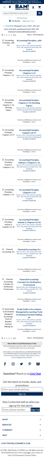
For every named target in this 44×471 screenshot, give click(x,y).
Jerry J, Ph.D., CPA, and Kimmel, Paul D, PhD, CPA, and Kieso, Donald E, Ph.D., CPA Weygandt (29, 167)
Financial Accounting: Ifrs (29, 249)
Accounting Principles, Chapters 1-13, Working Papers (29, 103)
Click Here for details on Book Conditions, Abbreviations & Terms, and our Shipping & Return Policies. (22, 355)
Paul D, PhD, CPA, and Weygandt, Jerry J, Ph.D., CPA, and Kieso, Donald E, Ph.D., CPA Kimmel (29, 289)
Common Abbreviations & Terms (26, 31)
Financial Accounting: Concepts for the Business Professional (29, 282)
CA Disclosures (18, 455)
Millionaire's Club (28, 21)
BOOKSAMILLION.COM (11, 452)
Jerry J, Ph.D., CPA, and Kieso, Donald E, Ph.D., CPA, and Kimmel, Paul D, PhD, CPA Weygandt (29, 47)
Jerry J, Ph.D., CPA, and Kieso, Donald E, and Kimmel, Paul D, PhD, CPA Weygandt (29, 109)
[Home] (22, 7)
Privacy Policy (30, 455)
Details (33, 62)
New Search (11, 31)
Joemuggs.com (28, 452)
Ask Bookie (16, 21)
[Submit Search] (39, 13)
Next (14, 35)
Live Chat (35, 373)
